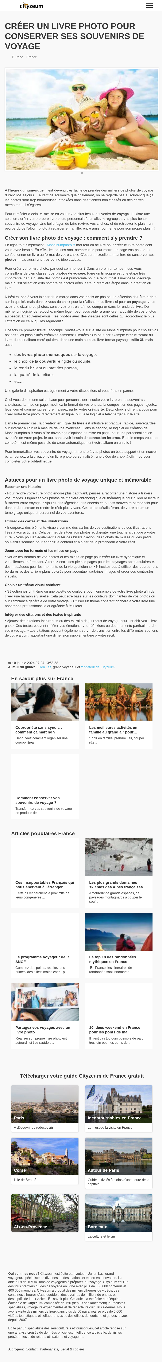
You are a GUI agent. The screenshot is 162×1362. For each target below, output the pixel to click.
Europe (17, 57)
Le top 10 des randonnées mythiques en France (112, 959)
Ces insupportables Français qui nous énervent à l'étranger (44, 884)
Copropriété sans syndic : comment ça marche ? (38, 729)
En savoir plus (59, 1299)
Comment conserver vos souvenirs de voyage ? (37, 800)
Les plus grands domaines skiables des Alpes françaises (116, 884)
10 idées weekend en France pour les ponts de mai (114, 1029)
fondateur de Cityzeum (98, 667)
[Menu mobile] (149, 6)
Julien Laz (43, 667)
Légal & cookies (73, 1349)
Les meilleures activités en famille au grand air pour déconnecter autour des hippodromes (113, 734)
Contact (31, 1349)
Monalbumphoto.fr (61, 245)
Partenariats (49, 1349)
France (31, 57)
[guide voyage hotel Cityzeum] (34, 5)
